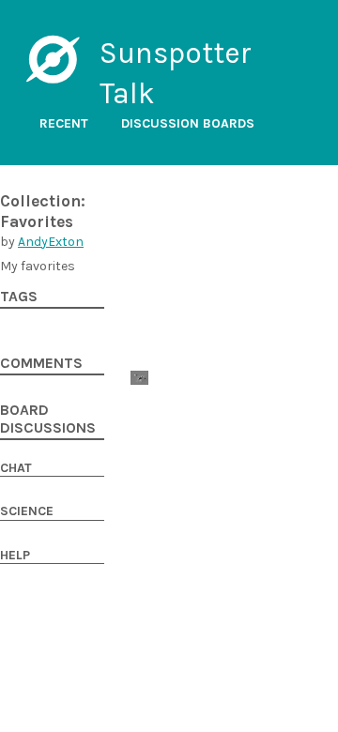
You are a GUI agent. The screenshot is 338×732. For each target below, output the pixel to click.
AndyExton (51, 242)
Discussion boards (187, 123)
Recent (63, 123)
